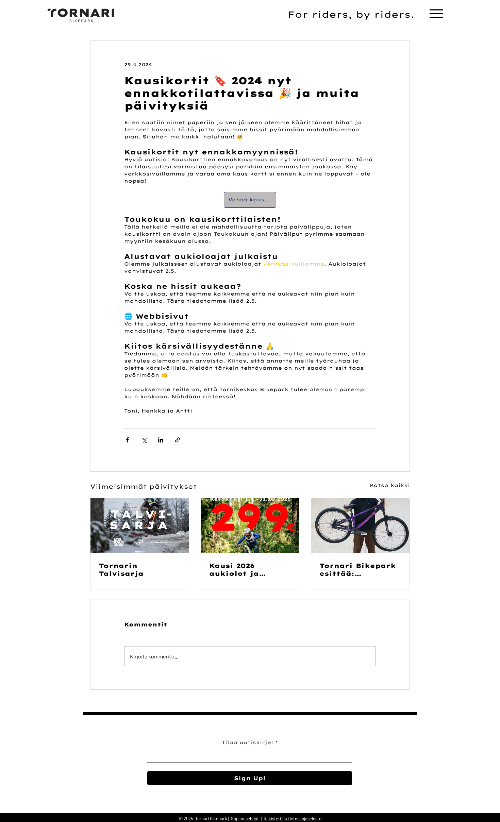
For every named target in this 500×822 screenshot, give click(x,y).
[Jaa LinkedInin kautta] (160, 440)
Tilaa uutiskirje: (247, 742)
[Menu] (436, 13)
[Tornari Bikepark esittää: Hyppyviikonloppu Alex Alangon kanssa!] (360, 525)
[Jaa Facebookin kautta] (127, 440)
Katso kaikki (390, 485)
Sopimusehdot (245, 818)
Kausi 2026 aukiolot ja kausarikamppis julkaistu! (245, 569)
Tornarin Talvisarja (121, 569)
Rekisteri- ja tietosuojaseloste (292, 818)
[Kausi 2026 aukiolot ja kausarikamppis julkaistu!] (250, 525)
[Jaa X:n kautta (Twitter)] (144, 440)
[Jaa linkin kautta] (177, 440)
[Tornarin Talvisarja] (139, 525)
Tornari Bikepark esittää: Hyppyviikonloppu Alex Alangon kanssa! (359, 569)
